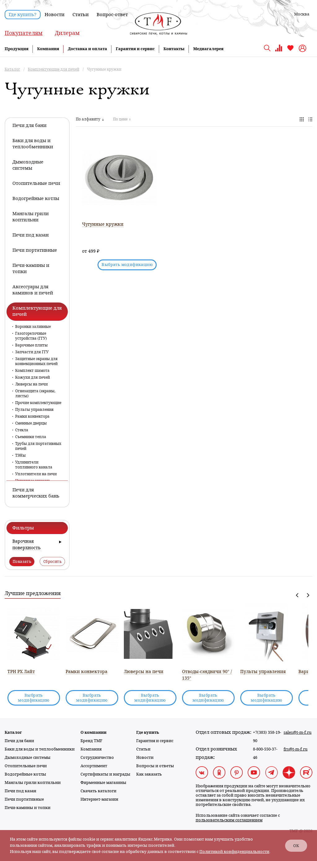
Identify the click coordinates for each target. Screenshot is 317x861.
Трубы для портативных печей (38, 446)
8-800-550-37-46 (265, 753)
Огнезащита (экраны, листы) (35, 393)
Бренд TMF (91, 740)
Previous (297, 595)
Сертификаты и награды (105, 774)
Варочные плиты (31, 345)
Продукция (16, 48)
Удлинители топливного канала (33, 464)
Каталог (13, 732)
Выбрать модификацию (127, 264)
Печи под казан (20, 791)
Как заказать (149, 774)
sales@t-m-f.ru (297, 732)
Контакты (174, 48)
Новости (54, 14)
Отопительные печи (26, 765)
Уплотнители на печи (36, 474)
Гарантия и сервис (135, 48)
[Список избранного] (290, 50)
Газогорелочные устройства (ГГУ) (31, 336)
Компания (48, 48)
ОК (296, 845)
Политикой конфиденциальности (234, 851)
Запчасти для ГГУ (32, 352)
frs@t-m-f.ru (295, 749)
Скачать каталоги (98, 791)
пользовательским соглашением (229, 820)
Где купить (147, 732)
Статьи (80, 14)
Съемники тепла (30, 437)
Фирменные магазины (103, 782)
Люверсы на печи (31, 384)
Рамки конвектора (32, 416)
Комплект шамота (32, 370)
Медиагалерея (208, 48)
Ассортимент (93, 765)
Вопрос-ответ (112, 14)
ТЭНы (20, 455)
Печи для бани (19, 740)
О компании (93, 732)
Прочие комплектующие (38, 403)
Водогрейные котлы (25, 774)
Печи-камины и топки (27, 807)
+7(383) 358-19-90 (267, 736)
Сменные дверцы (31, 423)
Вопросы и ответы (155, 765)
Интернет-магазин (99, 799)
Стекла (21, 430)
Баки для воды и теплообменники (40, 749)
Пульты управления (34, 409)
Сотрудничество (97, 757)
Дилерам (67, 33)
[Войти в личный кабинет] (303, 48)
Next (307, 595)
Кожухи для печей (32, 377)
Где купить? (23, 14)
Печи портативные (24, 799)
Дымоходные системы (27, 757)
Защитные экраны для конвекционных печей (36, 361)
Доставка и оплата (87, 48)
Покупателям (23, 33)
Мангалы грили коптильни (33, 782)
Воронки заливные (33, 326)
